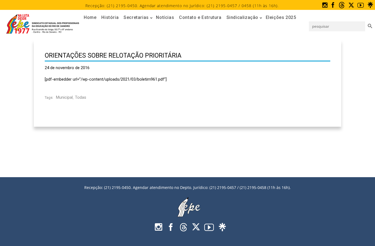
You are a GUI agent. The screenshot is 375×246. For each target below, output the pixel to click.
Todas (80, 97)
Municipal (64, 97)
